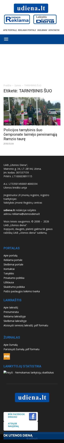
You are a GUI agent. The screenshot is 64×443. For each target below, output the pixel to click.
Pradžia (7, 85)
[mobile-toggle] (6, 39)
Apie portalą (9, 30)
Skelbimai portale (13, 264)
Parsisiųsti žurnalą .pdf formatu (21, 349)
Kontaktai (53, 30)
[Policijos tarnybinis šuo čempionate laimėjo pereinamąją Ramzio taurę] (32, 111)
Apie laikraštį (11, 307)
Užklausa (9, 282)
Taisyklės (9, 273)
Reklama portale (27, 30)
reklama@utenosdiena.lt (26, 214)
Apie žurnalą (11, 344)
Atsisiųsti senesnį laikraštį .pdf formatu (26, 325)
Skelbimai (42, 30)
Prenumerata (11, 312)
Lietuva (8, 124)
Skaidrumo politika (14, 287)
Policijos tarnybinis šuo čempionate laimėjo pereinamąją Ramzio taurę (30, 134)
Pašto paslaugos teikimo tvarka (22, 291)
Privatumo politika (14, 278)
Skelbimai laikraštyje (15, 321)
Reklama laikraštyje (15, 316)
